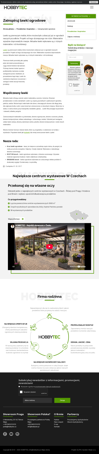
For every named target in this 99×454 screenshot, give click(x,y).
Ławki (5, 50)
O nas (56, 424)
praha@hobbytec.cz (9, 427)
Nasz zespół (58, 422)
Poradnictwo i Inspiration (26, 29)
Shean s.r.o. (92, 450)
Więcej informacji (14, 219)
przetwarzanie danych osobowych (47, 387)
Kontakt (57, 427)
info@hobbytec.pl (33, 427)
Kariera (56, 420)
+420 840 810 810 (34, 424)
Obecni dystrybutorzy (75, 422)
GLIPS (79, 450)
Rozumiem (94, 2)
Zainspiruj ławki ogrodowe (46, 29)
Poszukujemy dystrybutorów (77, 420)
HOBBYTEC (24, 450)
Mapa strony (45, 450)
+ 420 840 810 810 (9, 424)
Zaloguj (62, 400)
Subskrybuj (74, 63)
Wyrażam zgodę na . (41, 387)
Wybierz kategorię (79, 16)
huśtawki (27, 132)
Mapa (5, 422)
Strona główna (8, 29)
